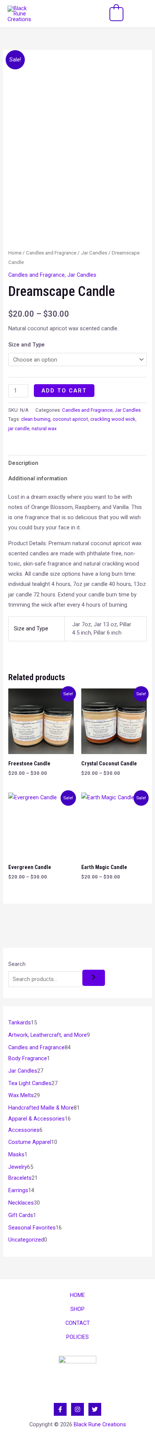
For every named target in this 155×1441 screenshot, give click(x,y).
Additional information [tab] (37, 478)
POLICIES (77, 1337)
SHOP (77, 1309)
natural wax (44, 428)
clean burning (35, 419)
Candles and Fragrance (51, 253)
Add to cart (64, 390)
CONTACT (77, 1323)
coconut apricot (70, 419)
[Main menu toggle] (139, 13)
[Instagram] (77, 1409)
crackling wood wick (112, 419)
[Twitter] (94, 1409)
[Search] (93, 978)
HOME (77, 1295)
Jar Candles (94, 253)
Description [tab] (23, 463)
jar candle (18, 428)
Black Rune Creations (100, 1424)
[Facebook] (60, 1409)
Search (17, 964)
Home (14, 253)
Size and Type (26, 344)
